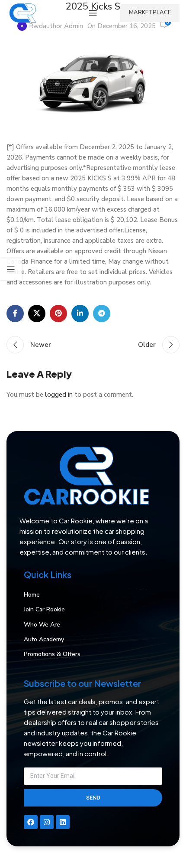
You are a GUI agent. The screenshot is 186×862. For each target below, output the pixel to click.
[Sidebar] (11, 269)
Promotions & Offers (52, 654)
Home (32, 595)
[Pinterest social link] (58, 313)
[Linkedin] (63, 822)
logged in (59, 394)
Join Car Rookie (44, 609)
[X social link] (36, 313)
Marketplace (150, 12)
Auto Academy (44, 639)
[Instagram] (47, 822)
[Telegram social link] (101, 313)
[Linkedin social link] (80, 313)
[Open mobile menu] (93, 13)
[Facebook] (31, 822)
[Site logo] (22, 12)
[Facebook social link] (15, 313)
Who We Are (42, 624)
